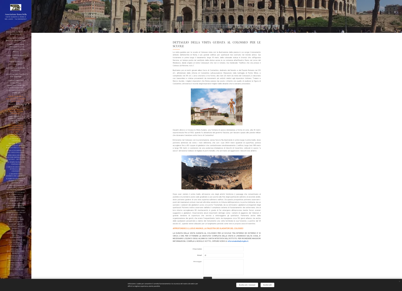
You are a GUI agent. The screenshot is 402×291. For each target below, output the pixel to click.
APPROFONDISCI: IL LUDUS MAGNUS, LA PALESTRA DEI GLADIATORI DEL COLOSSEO (208, 228)
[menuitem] (16, 28)
